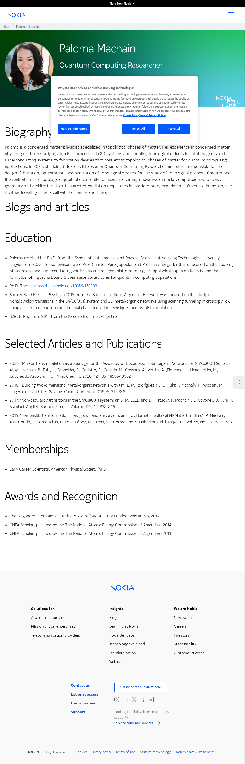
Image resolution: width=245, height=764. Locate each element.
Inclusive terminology (155, 752)
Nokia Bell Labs (122, 635)
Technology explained (127, 644)
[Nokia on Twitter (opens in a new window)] (134, 699)
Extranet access (84, 694)
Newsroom (183, 617)
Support (78, 711)
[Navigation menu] (232, 16)
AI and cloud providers (49, 617)
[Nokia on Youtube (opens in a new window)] (125, 699)
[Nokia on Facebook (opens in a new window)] (142, 699)
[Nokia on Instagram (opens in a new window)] (116, 699)
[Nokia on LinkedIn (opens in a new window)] (151, 699)
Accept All (174, 129)
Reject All (138, 129)
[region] (124, 110)
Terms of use (125, 752)
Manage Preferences (74, 129)
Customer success (189, 653)
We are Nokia (185, 608)
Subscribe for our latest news (141, 687)
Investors (181, 635)
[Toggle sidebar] (239, 382)
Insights (116, 608)
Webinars (116, 661)
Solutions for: (43, 608)
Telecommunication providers (55, 635)
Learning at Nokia (124, 626)
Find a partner (83, 703)
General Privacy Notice (152, 115)
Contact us (80, 685)
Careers (180, 626)
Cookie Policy (131, 115)
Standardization (122, 653)
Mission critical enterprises (53, 626)
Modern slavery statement (194, 752)
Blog (113, 617)
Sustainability (185, 644)
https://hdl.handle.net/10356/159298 (65, 285)
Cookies (82, 752)
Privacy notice (101, 752)
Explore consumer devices (133, 723)
